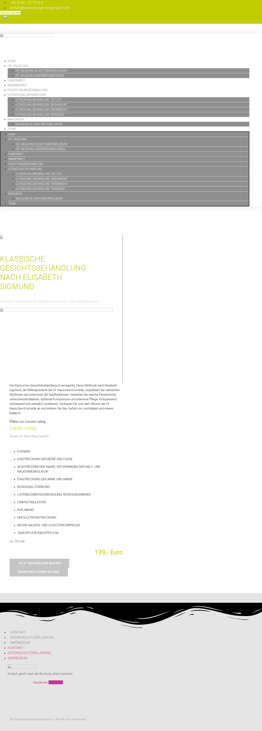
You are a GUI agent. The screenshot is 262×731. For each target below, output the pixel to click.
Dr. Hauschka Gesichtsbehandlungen (41, 70)
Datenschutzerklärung (32, 637)
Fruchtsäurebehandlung (28, 90)
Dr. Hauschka (18, 66)
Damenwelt (16, 80)
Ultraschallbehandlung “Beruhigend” (41, 104)
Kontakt (18, 632)
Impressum (20, 643)
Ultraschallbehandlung (27, 95)
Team (12, 129)
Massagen (16, 119)
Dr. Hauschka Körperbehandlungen (39, 75)
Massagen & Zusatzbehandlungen (38, 124)
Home (12, 61)
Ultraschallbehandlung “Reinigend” (40, 114)
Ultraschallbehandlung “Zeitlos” (38, 99)
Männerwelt (17, 85)
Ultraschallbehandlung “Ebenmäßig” (41, 109)
